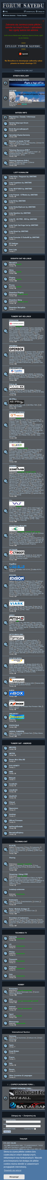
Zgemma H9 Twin (33, 488)
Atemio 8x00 (14, 684)
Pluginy (12, 278)
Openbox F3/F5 (30, 356)
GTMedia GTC (28, 433)
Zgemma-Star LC (38, 493)
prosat (26, 294)
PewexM (19, 719)
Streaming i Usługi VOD (18, 874)
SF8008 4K (28, 555)
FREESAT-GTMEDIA (17, 412)
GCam (35, 922)
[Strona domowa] (23, 5)
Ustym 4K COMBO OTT (27, 541)
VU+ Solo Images (21, 508)
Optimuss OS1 (30, 581)
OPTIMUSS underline (29, 584)
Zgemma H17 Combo (32, 491)
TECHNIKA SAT (21, 842)
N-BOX (11, 690)
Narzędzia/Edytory (16, 833)
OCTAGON (13, 550)
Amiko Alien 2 (21, 625)
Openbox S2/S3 (31, 352)
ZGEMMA (12, 466)
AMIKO (12, 615)
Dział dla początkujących (18, 129)
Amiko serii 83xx (16, 624)
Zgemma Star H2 (37, 475)
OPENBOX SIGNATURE (23, 362)
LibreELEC (13, 790)
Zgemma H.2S (15, 476)
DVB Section (20, 910)
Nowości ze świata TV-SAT (19, 141)
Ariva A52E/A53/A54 (22, 328)
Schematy (19, 733)
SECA (18, 901)
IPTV (38, 377)
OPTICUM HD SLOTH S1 (36, 652)
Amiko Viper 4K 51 (36, 627)
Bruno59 (19, 326)
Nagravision (20, 847)
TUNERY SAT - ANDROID (21, 743)
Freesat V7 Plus (36, 421)
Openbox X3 (17, 358)
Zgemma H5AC (36, 479)
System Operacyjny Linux (24, 992)
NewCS (35, 921)
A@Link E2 (26, 338)
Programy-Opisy (16, 734)
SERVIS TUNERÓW (16, 731)
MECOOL (12, 747)
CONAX (36, 901)
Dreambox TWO (20, 458)
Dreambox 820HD (22, 455)
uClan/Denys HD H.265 (17, 526)
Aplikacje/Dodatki (16, 826)
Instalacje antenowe (16, 889)
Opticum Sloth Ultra (24, 651)
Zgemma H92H (29, 487)
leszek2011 (21, 472)
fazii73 (33, 472)
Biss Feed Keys (33, 849)
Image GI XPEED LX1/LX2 (19, 669)
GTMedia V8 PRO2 (35, 426)
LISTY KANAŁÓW (21, 172)
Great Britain (14, 1051)
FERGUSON (13, 320)
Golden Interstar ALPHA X (35, 667)
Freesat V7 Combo (33, 419)
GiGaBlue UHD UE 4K (23, 569)
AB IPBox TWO (32, 405)
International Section (21, 1032)
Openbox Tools (38, 362)
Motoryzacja (14, 1022)
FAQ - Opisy (25, 609)
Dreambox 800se (28, 454)
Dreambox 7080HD (31, 452)
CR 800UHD (21, 377)
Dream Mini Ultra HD (17, 760)
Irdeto (19, 849)
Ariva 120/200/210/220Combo (20, 329)
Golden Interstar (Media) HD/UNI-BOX (28, 664)
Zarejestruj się (30, 1116)
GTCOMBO (14, 435)
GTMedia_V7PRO (26, 422)
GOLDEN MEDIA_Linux (33, 666)
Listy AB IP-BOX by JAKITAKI (20, 189)
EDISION (12, 575)
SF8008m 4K (21, 556)
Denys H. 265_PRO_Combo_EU (22, 537)
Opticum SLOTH (34, 646)
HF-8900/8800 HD (27, 340)
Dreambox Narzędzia (17, 307)
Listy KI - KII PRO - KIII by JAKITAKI (23, 219)
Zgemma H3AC (19, 478)
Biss (24, 849)
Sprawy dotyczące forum (18, 123)
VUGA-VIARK (14, 601)
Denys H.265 (20, 533)
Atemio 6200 (40, 683)
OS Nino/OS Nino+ (34, 585)
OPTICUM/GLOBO (16, 634)
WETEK (12, 753)
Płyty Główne (39, 733)
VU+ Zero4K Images (22, 517)
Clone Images (15, 518)
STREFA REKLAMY (21, 76)
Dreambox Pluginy (16, 292)
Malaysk (12, 778)
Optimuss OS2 (21, 582)
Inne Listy (13, 250)
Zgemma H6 (25, 482)
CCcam (25, 919)
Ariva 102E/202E (36, 329)
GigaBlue (12, 564)
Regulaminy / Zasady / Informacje (22, 117)
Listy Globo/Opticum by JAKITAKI (22, 207)
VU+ (10, 500)
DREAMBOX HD (15, 442)
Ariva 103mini (35, 331)
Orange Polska (24, 144)
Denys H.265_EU (32, 533)
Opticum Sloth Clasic (25, 649)
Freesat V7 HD (20, 419)
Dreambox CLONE (32, 458)
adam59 (18, 264)
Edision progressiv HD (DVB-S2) (19, 590)
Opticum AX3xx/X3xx (19, 646)
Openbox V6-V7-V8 (27, 361)
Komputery (13, 989)
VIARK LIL (16, 609)
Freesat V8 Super (21, 426)
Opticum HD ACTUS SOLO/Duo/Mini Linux (22, 645)
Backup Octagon (22, 558)
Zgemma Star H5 (24, 479)
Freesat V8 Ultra (27, 430)
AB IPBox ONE (20, 405)
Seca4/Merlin (18, 903)
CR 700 (24, 375)
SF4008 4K (19, 555)
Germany (12, 1036)
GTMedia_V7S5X (27, 424)
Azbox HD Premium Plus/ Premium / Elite (28, 706)
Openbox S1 (20, 352)
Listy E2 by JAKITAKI (17, 201)
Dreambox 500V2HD (36, 449)
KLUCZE (12, 846)
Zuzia (19, 876)
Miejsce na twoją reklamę (19, 80)
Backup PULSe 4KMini (24, 392)
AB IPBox (13, 399)
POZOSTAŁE (14, 725)
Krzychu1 (21, 864)
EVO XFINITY (14, 766)
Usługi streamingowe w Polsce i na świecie (29, 877)
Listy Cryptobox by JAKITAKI (20, 183)
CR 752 (13, 377)
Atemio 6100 (30, 683)
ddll (33, 531)
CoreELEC (13, 784)
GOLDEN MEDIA (15, 658)
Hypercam (33, 919)
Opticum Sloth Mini (19, 652)
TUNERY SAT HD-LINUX (21, 316)
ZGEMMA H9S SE (25, 485)
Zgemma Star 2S (33, 473)
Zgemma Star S (21, 473)
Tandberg (30, 850)
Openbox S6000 (32, 359)
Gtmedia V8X (39, 430)
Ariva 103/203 (24, 331)
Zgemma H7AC (24, 484)
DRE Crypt (38, 850)
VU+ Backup (25, 518)
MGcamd (28, 922)
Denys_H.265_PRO (25, 535)
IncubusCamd (15, 921)
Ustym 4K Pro (37, 538)
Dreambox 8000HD (29, 457)
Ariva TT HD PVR (23, 337)
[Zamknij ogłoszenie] (43, 21)
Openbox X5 (27, 358)
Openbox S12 (24, 355)
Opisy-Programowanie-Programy (26, 544)
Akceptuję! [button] (14, 1177)
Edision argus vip (38, 593)
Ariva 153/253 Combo (27, 334)
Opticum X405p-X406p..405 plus (19, 643)
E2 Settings (13, 243)
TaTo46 (24, 876)
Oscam (18, 919)
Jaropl (20, 990)
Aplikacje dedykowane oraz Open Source (21, 880)
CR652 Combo (15, 375)
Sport (11, 1014)
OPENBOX (13, 346)
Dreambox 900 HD (36, 455)
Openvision (13, 808)
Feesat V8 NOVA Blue (34, 427)
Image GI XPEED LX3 (35, 669)
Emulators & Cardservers (19, 918)
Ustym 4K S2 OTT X (29, 539)
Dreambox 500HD (21, 449)
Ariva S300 (34, 337)
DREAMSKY (13, 714)
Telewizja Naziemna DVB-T (19, 150)
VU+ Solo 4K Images (30, 509)
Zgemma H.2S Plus (28, 476)
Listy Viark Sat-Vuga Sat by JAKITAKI (23, 225)
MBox (29, 921)
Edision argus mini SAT (32, 595)
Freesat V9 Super (31, 432)
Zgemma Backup (16, 494)
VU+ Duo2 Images (34, 512)
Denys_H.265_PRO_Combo (17, 536)
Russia (11, 1069)
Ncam (40, 919)
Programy (19, 865)
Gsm (11, 999)
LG (10, 944)
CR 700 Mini (33, 375)
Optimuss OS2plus (34, 582)
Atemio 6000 (20, 683)
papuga (18, 418)
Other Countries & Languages (20, 1075)
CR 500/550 (20, 374)
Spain (11, 1045)
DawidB (28, 472)
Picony (12, 285)
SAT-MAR (12, 91)
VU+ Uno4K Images (25, 511)
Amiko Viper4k (23, 627)
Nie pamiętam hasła (9, 1128)
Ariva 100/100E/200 (37, 328)
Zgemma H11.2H (18, 491)
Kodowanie (13, 900)
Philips (12, 952)
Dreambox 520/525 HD (18, 451)
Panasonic (13, 959)
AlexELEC (13, 796)
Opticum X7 (34, 643)
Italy (10, 1063)
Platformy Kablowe (22, 162)
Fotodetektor (20, 894)
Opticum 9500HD (32, 640)
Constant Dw (21, 850)
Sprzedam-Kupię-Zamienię (19, 135)
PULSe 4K (13, 384)
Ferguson (13, 967)
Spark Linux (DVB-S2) (31, 588)
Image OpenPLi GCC (37, 517)
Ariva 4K (34, 338)
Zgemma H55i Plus (25, 493)
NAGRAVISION (27, 901)
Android (12, 1007)
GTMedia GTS (39, 433)
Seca (27, 847)
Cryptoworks (35, 847)
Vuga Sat (19, 606)
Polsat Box (32, 143)
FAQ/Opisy (31, 377)
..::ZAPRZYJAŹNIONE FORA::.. (21, 1089)
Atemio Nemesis (26, 684)
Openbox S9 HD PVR (33, 353)
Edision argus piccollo (22, 592)
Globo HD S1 (20, 640)
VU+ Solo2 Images (34, 508)
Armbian (12, 814)
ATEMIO (12, 678)
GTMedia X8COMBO (17, 432)
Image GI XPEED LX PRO (28, 672)
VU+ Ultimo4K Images (26, 515)
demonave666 (27, 990)
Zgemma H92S (37, 485)
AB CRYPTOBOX (15, 368)
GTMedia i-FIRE (25, 435)
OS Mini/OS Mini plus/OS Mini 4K (25, 584)
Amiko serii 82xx (37, 622)
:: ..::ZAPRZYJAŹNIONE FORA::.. (21, 1084)
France (11, 1057)
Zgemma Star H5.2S (28, 481)
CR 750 (41, 375)
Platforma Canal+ (21, 143)
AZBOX (12, 701)
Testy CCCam (22, 867)
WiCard (20, 922)
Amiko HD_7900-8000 (23, 622)
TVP (16, 144)
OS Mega (22, 587)
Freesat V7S (25, 421)
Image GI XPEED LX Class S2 (20, 670)
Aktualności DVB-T (32, 152)
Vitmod (12, 802)
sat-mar (24, 104)
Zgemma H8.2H (36, 484)
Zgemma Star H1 (25, 475)
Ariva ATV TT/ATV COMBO (29, 335)
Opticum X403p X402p (32, 642)
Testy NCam (28, 865)
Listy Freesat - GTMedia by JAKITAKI (23, 195)
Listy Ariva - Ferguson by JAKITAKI (22, 177)
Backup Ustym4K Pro (20, 542)
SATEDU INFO (21, 113)
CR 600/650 (29, 374)
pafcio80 (28, 531)
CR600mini (39, 374)
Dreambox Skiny (15, 300)
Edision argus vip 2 (16, 595)
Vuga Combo (28, 606)
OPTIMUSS (19, 581)
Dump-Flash (28, 733)
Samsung (13, 937)
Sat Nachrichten (21, 1038)
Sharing (12, 858)
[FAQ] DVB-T (20, 152)
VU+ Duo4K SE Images (31, 514)
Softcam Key (15, 852)
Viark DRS (31, 608)
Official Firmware (15, 820)
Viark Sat (37, 606)
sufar (19, 104)
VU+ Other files (22, 520)
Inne (23, 155)
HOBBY (21, 985)
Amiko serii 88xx (28, 624)
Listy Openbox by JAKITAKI (20, 213)
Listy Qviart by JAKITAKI (18, 231)
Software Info (32, 1038)
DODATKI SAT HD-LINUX (21, 258)
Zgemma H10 (28, 490)
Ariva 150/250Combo (26, 332)
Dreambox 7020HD (33, 451)
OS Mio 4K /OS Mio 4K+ (34, 587)
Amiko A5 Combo (33, 625)
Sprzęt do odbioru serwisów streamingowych (24, 879)
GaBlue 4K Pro (36, 569)
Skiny (11, 270)
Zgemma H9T (22, 488)
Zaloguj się (16, 1116)
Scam (42, 921)
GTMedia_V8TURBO (32, 429)
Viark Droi (22, 608)
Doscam (13, 922)
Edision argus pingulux (24, 593)
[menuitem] (5, 11)
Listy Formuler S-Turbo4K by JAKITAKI (24, 237)
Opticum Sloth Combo (22, 648)
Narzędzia (13, 263)
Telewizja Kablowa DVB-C (19, 161)
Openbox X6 (37, 358)
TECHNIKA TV (21, 933)
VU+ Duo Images (21, 512)
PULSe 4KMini (29, 390)
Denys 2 (27, 538)
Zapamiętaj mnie (29, 1128)
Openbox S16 (35, 355)
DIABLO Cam (30, 910)
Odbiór (26, 153)
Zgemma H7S (35, 482)
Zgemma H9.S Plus (17, 487)
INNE (11, 772)
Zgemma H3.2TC (31, 478)
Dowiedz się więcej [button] (12, 1170)
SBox (23, 921)
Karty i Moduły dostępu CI (19, 909)
